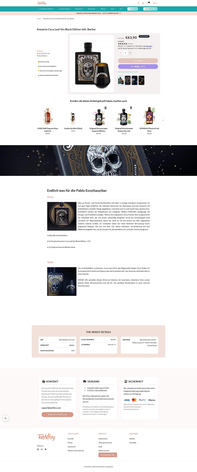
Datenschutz (103, 439)
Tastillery (88, 466)
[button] (138, 3)
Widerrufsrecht (103, 451)
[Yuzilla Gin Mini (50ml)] (73, 116)
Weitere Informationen (76, 451)
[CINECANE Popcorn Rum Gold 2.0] (47, 116)
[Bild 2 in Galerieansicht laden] (128, 80)
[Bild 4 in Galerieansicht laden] (141, 80)
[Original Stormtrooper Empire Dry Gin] (124, 116)
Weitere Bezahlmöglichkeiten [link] (128, 71)
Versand (149, 46)
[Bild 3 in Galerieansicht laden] (134, 80)
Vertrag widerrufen (108, 455)
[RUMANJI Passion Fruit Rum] (149, 116)
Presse (70, 443)
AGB (100, 447)
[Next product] (163, 120)
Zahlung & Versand (105, 443)
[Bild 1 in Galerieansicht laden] (121, 80)
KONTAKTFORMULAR (57, 414)
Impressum (72, 447)
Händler (132, 439)
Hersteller (132, 443)
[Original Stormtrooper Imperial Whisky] (98, 116)
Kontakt (71, 439)
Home (39, 18)
